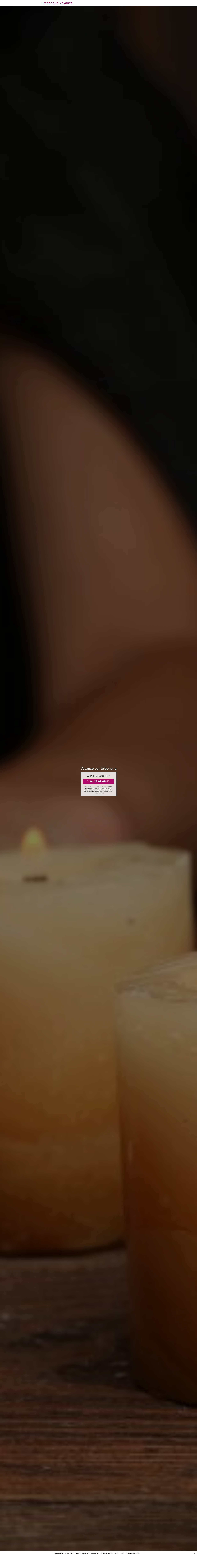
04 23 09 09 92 (99, 781)
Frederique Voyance (57, 3)
